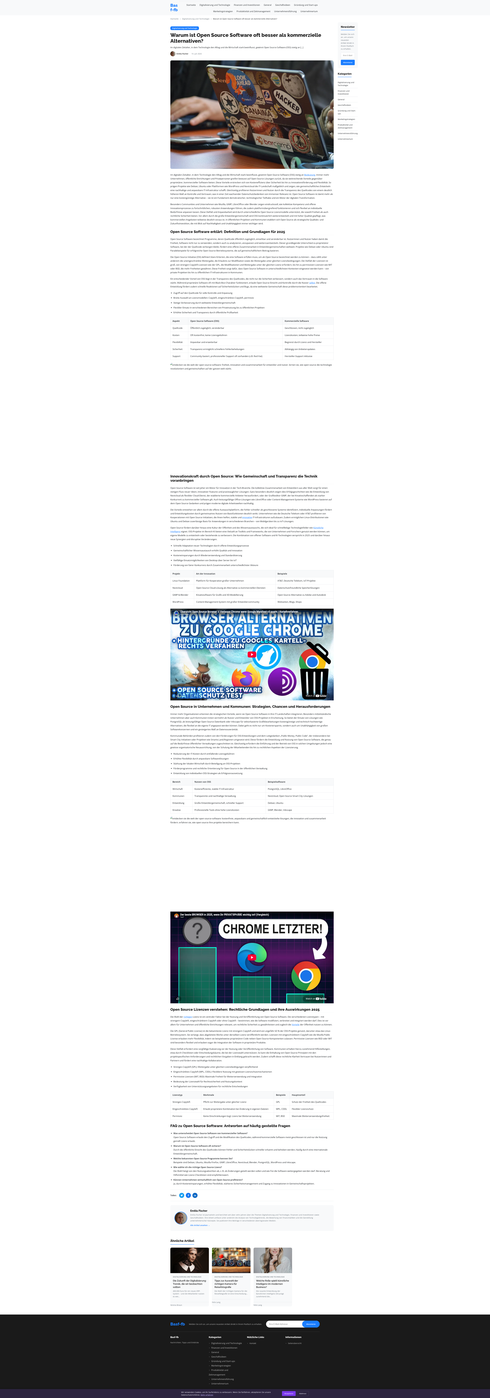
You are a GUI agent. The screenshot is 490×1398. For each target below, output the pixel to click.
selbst (312, 282)
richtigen (188, 1016)
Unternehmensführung (285, 11)
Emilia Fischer (198, 1210)
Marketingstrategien (223, 11)
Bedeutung (309, 174)
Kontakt (252, 1343)
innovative (247, 517)
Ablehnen (302, 1393)
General (267, 5)
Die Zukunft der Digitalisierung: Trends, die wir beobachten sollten (189, 1283)
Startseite (191, 5)
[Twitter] (181, 1195)
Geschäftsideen (282, 5)
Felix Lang (216, 1302)
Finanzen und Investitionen (247, 5)
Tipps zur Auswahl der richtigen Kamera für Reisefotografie (226, 1283)
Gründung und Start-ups (306, 5)
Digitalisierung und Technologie (215, 5)
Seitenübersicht (294, 1343)
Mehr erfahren (207, 1395)
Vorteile (295, 1024)
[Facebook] (188, 1195)
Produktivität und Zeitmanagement (253, 11)
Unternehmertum (309, 11)
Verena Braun (176, 1305)
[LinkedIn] (195, 1195)
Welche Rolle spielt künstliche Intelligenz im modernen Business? (272, 1283)
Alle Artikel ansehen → (200, 1225)
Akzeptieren (288, 1393)
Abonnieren (347, 62)
